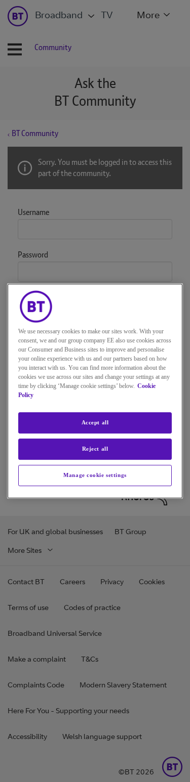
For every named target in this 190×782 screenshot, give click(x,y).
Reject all (95, 449)
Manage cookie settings (95, 475)
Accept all (95, 422)
